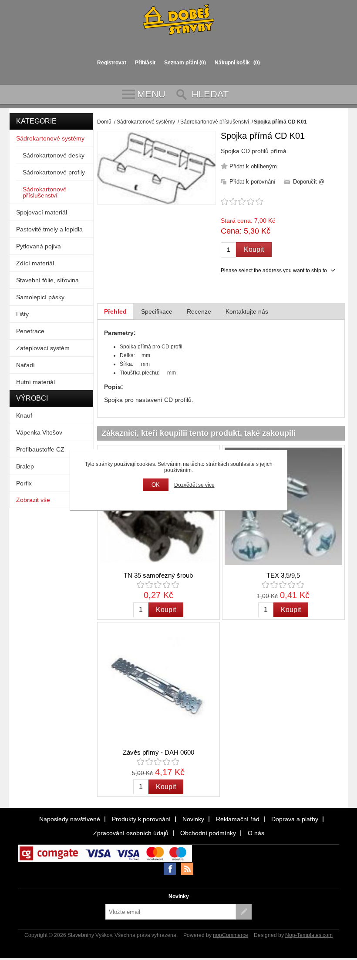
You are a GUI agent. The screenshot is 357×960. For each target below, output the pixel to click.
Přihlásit (145, 63)
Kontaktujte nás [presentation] (247, 311)
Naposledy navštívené (69, 819)
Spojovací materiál (41, 212)
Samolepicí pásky (40, 297)
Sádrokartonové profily (54, 172)
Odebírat (244, 912)
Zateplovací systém (43, 348)
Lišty (22, 314)
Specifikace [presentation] (156, 311)
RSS (187, 868)
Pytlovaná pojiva (38, 246)
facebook (169, 868)
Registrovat (111, 63)
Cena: (231, 231)
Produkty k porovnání (141, 819)
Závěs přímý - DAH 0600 (158, 752)
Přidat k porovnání (252, 181)
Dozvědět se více (194, 485)
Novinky (193, 819)
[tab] (115, 311)
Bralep (25, 466)
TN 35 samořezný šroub (158, 575)
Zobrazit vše (33, 499)
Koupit (254, 249)
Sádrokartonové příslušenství (45, 192)
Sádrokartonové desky (53, 155)
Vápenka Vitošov (39, 432)
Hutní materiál (35, 381)
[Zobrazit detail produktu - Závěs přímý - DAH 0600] (158, 683)
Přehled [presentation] (115, 311)
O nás (256, 833)
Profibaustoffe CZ (40, 449)
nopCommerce (230, 935)
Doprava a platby (294, 819)
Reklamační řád (237, 819)
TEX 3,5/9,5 (283, 575)
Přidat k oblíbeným (253, 166)
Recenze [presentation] (199, 311)
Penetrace (30, 331)
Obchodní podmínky (208, 833)
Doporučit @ (308, 181)
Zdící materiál (35, 263)
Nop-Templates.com (309, 935)
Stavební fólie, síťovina (47, 280)
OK (156, 485)
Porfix (24, 483)
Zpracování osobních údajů (130, 833)
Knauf (24, 415)
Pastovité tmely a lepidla (49, 229)
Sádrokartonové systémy (50, 138)
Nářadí (25, 364)
